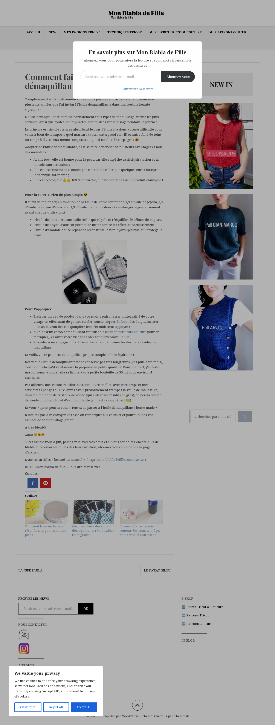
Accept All (84, 707)
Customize (28, 707)
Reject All (56, 707)
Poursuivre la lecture (137, 89)
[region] (56, 691)
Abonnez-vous (178, 76)
